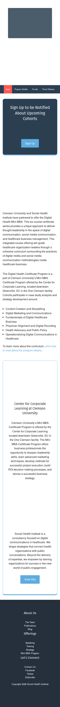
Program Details (21, 89)
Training (30, 646)
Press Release (48, 89)
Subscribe (30, 677)
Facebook (30, 670)
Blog (30, 629)
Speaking (30, 642)
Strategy (30, 649)
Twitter (30, 673)
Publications (30, 625)
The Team (30, 622)
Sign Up (30, 143)
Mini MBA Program (30, 653)
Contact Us (30, 666)
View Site (30, 579)
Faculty (35, 89)
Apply (8, 89)
